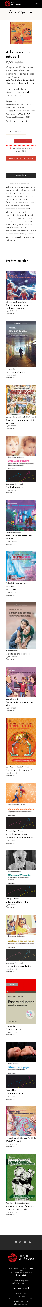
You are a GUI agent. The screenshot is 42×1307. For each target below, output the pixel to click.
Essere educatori (15, 1029)
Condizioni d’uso (21, 1301)
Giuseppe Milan (12, 899)
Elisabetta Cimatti (28, 417)
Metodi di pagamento (21, 1280)
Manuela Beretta (26, 83)
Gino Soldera (11, 1090)
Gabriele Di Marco (13, 583)
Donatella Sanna (24, 302)
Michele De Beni (20, 834)
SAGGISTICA (24, 114)
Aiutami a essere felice (18, 966)
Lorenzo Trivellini (13, 417)
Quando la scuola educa (19, 837)
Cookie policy (21, 1296)
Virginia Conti (11, 302)
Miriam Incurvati (12, 1138)
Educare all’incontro (17, 902)
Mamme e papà (15, 1093)
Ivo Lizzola (10, 369)
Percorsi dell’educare (24, 111)
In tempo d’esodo (15, 372)
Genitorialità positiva (18, 654)
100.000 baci (13, 1141)
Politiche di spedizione (21, 1283)
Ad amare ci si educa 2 (19, 770)
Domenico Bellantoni (14, 484)
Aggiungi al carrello (23, 141)
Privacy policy (21, 1293)
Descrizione (21, 175)
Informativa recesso (21, 1304)
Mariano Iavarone (13, 651)
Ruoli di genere (14, 487)
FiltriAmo (11, 590)
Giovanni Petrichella (28, 1138)
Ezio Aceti (11, 80)
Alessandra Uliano (13, 532)
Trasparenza (21, 1286)
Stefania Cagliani (25, 80)
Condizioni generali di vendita (21, 1299)
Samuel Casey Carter (14, 831)
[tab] (21, 175)
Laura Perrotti (12, 699)
